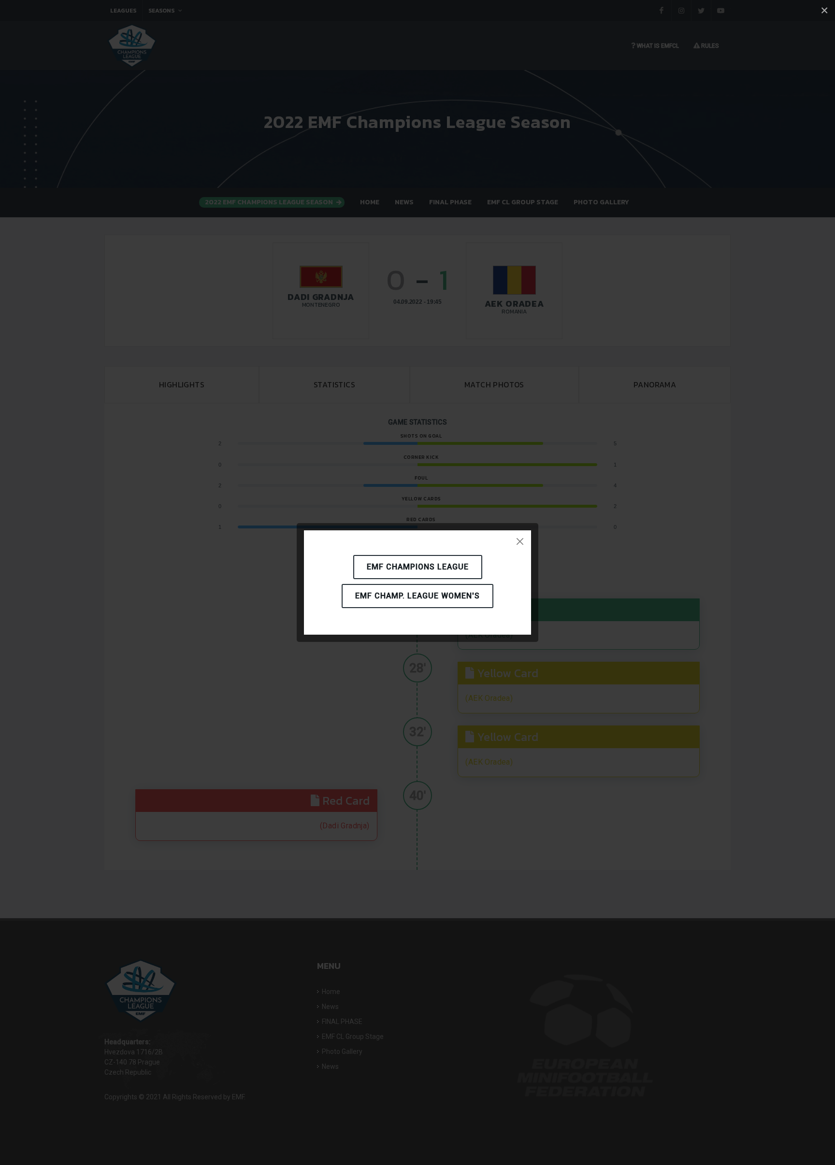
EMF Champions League (418, 566)
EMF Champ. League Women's (417, 595)
